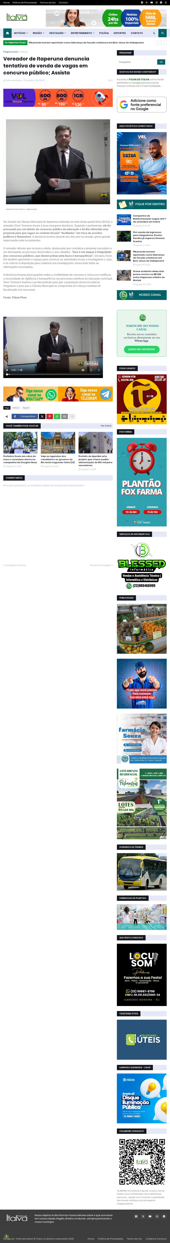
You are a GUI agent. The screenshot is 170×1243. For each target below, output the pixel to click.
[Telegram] (85, 400)
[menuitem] (7, 33)
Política (24, 51)
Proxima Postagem (100, 565)
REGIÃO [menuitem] (37, 33)
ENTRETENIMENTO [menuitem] (81, 33)
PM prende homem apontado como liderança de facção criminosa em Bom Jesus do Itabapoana (86, 42)
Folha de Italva (24, 1238)
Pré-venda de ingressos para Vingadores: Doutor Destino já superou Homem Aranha (149, 237)
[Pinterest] (49, 416)
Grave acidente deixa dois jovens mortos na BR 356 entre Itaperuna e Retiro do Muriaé (149, 276)
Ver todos (106, 425)
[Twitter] (42, 416)
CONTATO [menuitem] (137, 33)
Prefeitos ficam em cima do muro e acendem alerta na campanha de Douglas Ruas (20, 459)
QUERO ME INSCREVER (141, 349)
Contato (63, 2)
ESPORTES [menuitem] (120, 33)
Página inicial (10, 51)
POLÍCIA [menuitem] (104, 33)
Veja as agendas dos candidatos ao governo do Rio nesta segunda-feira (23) (58, 459)
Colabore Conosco (156, 1238)
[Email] (64, 416)
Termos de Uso (48, 2)
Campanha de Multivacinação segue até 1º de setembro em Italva (150, 218)
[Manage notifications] (6, 1236)
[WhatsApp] (30, 400)
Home (6, 2)
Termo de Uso (134, 1238)
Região (26, 407)
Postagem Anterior (15, 565)
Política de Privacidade (25, 2)
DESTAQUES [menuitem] (56, 33)
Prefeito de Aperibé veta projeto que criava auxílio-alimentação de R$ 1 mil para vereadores (95, 461)
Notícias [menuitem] (20, 33)
